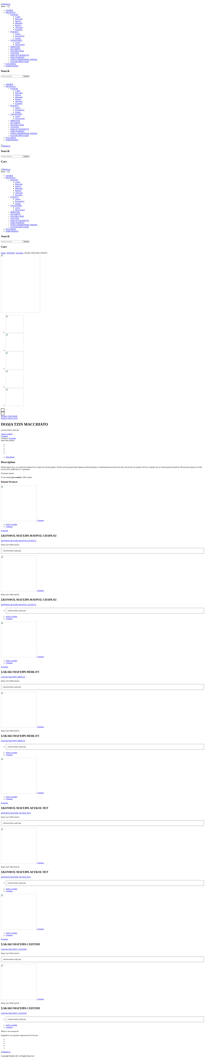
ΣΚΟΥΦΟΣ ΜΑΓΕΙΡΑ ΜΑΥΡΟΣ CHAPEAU (18, 541)
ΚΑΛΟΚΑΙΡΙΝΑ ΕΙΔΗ (19, 136)
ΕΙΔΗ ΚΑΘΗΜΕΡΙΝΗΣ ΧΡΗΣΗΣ (23, 133)
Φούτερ (18, 95)
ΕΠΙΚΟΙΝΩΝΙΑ (12, 140)
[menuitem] (9, 10)
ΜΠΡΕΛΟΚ (15, 121)
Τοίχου (17, 108)
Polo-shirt (18, 93)
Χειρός (18, 112)
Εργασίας (18, 104)
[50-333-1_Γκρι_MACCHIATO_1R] (20, 312)
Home (3, 253)
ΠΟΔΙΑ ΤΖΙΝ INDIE (9, 416)
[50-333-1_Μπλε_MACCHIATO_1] (14, 405)
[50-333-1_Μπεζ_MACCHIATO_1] (14, 387)
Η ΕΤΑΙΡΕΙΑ (11, 138)
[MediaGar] (5, 4)
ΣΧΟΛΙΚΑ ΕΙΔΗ (17, 125)
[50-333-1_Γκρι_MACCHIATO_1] (14, 350)
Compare (4, 436)
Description (10, 457)
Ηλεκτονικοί (20, 118)
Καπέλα (18, 99)
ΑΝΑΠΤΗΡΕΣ (16, 114)
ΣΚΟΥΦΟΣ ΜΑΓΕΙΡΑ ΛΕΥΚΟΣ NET (16, 813)
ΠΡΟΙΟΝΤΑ (11, 86)
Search (26, 76)
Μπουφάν (19, 97)
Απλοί (17, 116)
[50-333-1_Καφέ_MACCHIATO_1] (14, 369)
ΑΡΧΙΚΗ (9, 84)
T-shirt (17, 91)
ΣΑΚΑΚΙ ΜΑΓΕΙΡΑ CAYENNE (14, 949)
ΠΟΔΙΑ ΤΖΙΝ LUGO (9, 418)
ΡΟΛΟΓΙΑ (14, 106)
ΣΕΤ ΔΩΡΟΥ (15, 123)
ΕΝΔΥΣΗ (14, 89)
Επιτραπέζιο (19, 110)
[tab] (105, 457)
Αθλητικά (19, 101)
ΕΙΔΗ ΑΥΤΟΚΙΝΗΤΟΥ (19, 129)
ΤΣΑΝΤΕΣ (14, 127)
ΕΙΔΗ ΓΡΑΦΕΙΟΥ (17, 131)
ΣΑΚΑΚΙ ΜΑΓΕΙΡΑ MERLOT (13, 677)
